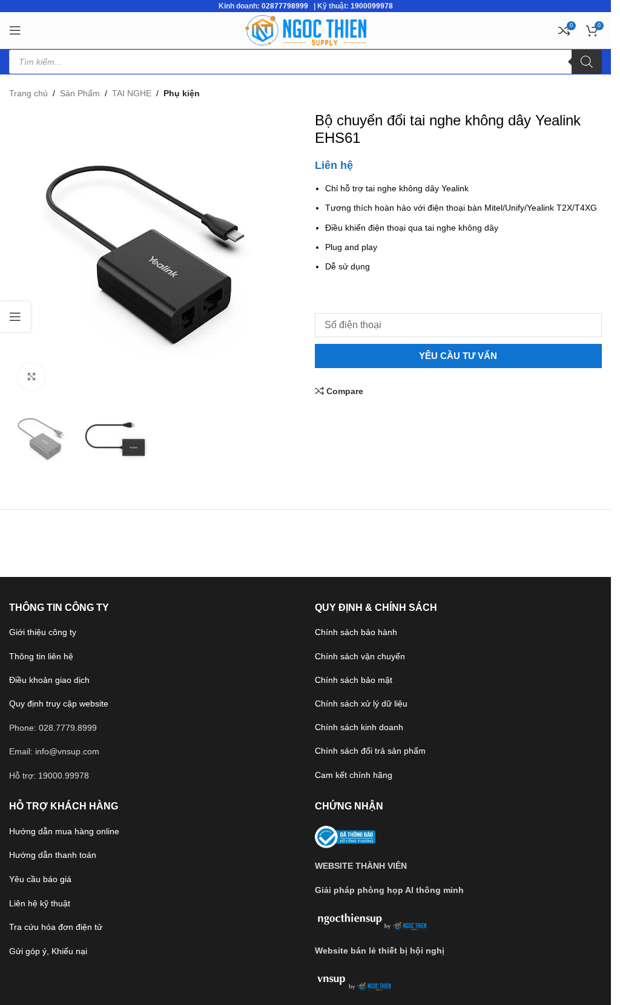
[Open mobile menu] (15, 30)
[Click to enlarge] (31, 376)
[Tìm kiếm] (587, 62)
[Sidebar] (15, 317)
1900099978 (372, 6)
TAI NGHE (131, 93)
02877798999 (285, 6)
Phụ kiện (181, 93)
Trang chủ (28, 93)
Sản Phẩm (80, 93)
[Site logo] (305, 30)
